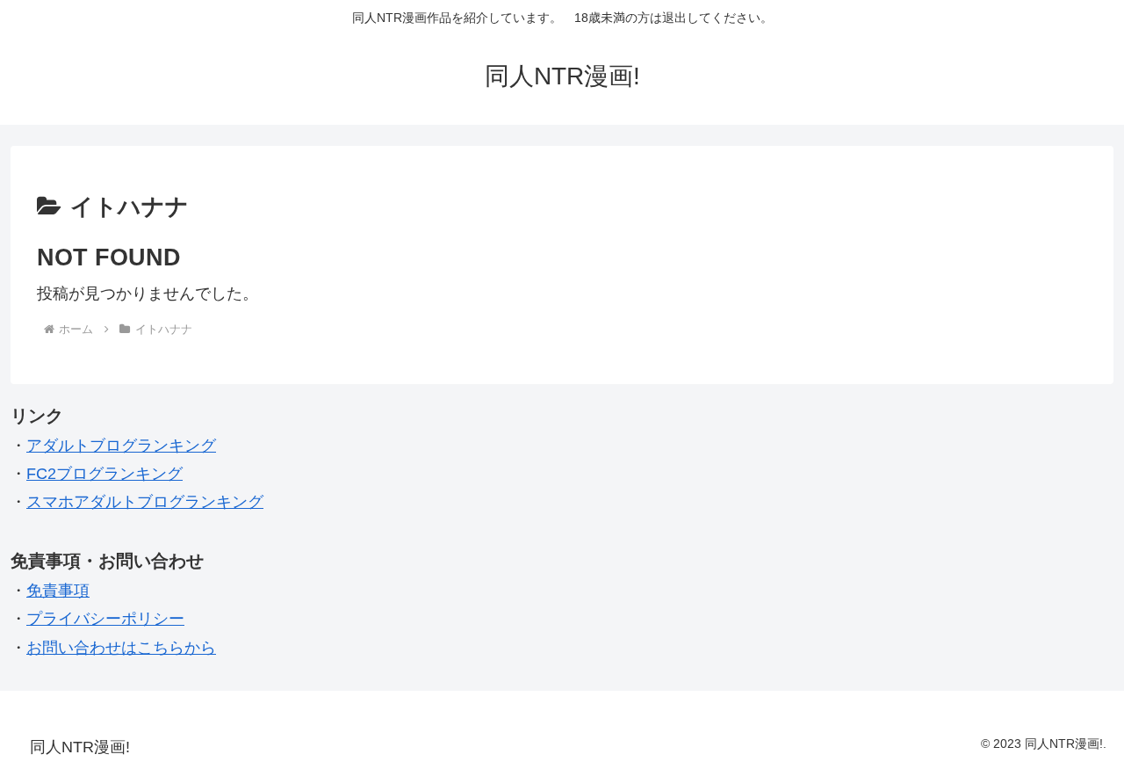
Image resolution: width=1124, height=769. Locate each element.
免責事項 (58, 590)
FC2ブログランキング (104, 473)
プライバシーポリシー (105, 619)
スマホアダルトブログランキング (144, 502)
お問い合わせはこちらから (121, 648)
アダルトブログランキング (121, 445)
